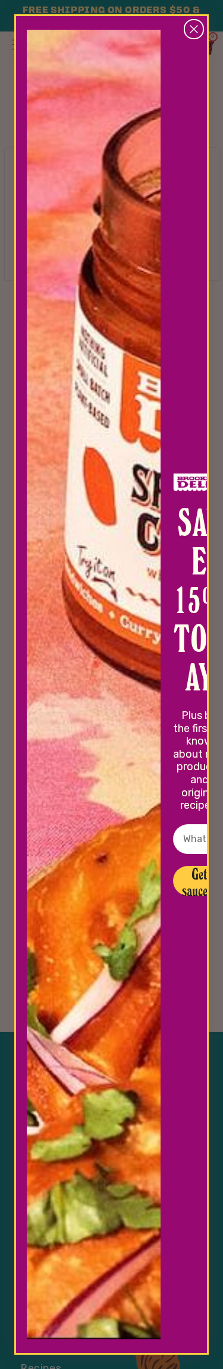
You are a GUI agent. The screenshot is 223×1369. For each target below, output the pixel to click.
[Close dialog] (194, 29)
